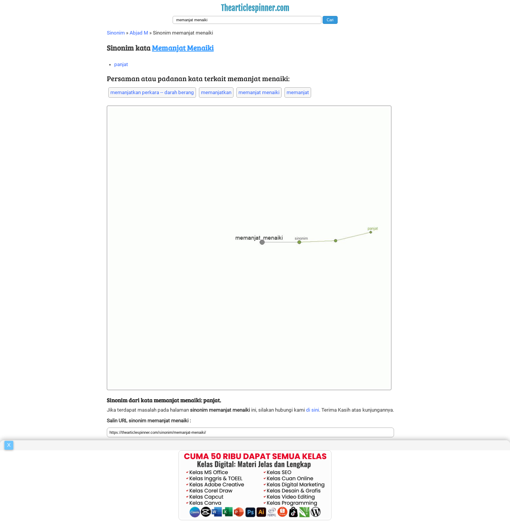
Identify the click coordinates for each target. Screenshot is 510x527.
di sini (312, 410)
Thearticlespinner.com (255, 8)
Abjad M (139, 33)
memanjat (298, 92)
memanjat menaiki (258, 92)
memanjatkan (216, 92)
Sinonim (116, 33)
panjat (121, 64)
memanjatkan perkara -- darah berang (152, 92)
